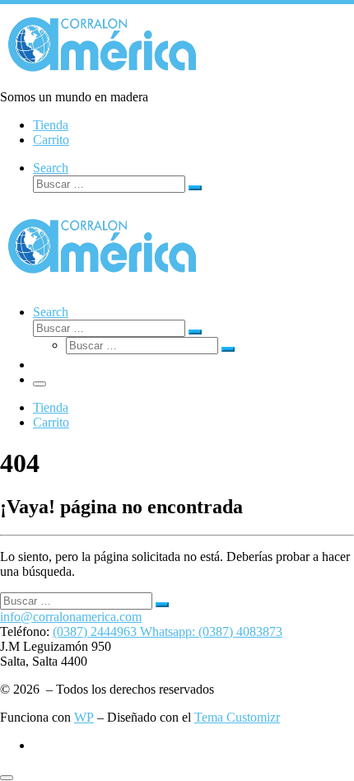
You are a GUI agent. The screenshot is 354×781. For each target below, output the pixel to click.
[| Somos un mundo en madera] (103, 82)
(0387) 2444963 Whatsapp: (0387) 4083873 (167, 631)
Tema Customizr (237, 717)
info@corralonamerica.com (71, 617)
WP (84, 717)
